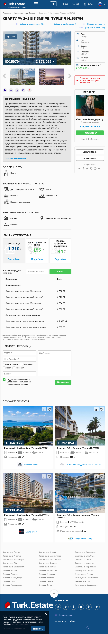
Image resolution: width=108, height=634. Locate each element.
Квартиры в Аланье (47, 552)
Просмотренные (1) (96, 24)
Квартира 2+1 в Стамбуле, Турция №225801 (26, 448)
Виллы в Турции (10, 570)
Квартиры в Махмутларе (50, 556)
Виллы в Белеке (46, 581)
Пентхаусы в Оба (82, 581)
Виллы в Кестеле (46, 578)
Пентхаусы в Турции (84, 570)
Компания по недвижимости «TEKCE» (83, 465)
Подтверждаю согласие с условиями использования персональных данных (19, 381)
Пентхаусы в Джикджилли (86, 585)
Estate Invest (31, 532)
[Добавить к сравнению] (44, 409)
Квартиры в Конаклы (84, 559)
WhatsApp (27, 364)
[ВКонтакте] (79, 168)
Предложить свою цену (94, 27)
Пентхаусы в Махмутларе (86, 578)
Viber (8, 368)
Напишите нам (65, 615)
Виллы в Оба (9, 581)
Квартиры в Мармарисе (85, 567)
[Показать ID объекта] (23, 90)
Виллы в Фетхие (46, 585)
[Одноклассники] (83, 168)
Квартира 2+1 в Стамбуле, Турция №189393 (26, 515)
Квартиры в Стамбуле (85, 556)
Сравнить (60, 271)
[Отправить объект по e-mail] (11, 90)
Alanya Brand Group (90, 126)
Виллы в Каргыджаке (12, 585)
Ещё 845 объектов (89, 139)
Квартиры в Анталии (12, 556)
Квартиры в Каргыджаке (50, 559)
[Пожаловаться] (29, 90)
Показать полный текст (15, 159)
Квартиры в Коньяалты (85, 552)
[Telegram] (99, 168)
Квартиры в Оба (10, 563)
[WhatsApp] (95, 168)
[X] (87, 168)
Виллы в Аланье (10, 574)
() (66, 4)
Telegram (20, 368)
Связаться (91, 133)
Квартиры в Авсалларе (13, 559)
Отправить (63, 382)
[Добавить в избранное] (49, 409)
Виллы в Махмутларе (12, 578)
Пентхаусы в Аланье (84, 574)
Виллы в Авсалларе (48, 570)
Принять (38, 629)
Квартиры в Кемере (48, 563)
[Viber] (91, 168)
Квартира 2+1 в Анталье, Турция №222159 (78, 448)
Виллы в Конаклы (47, 574)
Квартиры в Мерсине (84, 563)
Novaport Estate (31, 465)
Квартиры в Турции (11, 552)
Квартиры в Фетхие (47, 567)
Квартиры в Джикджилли (14, 567)
